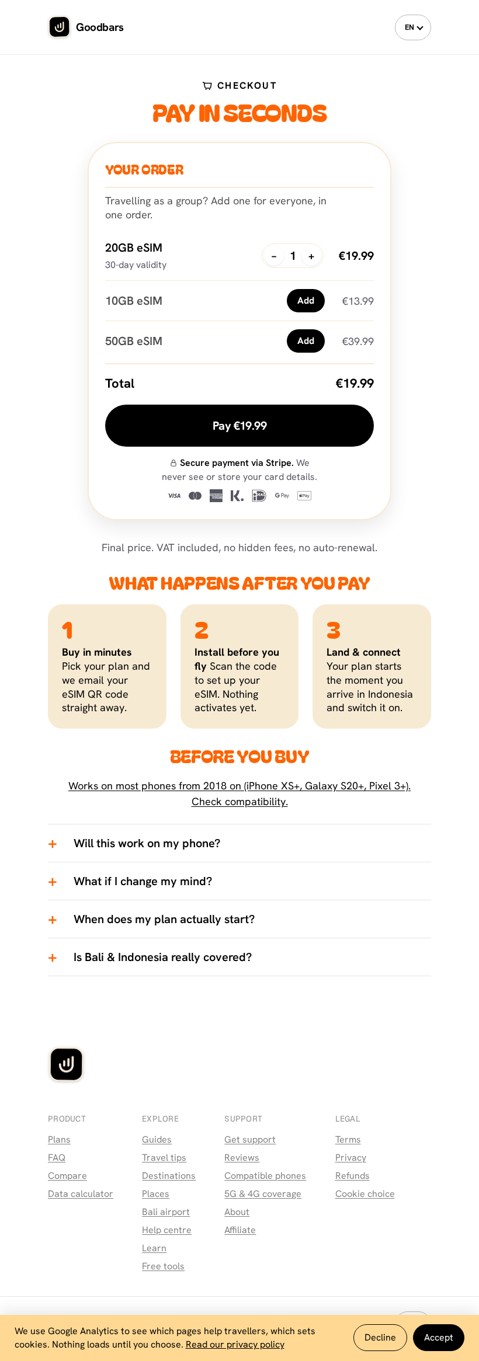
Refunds (352, 1175)
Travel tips (164, 1157)
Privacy (350, 1157)
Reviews (241, 1157)
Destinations (169, 1175)
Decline (380, 1337)
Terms (348, 1139)
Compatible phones (265, 1175)
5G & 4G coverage (262, 1194)
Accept (438, 1337)
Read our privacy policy (235, 1344)
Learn (154, 1248)
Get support (250, 1139)
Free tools (163, 1266)
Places (155, 1194)
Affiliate (240, 1230)
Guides (157, 1139)
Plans (59, 1139)
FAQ (56, 1157)
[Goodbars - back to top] (66, 1066)
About (236, 1212)
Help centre (167, 1230)
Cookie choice (365, 1194)
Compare (67, 1175)
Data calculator (80, 1194)
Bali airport (166, 1212)
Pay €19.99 (239, 425)
